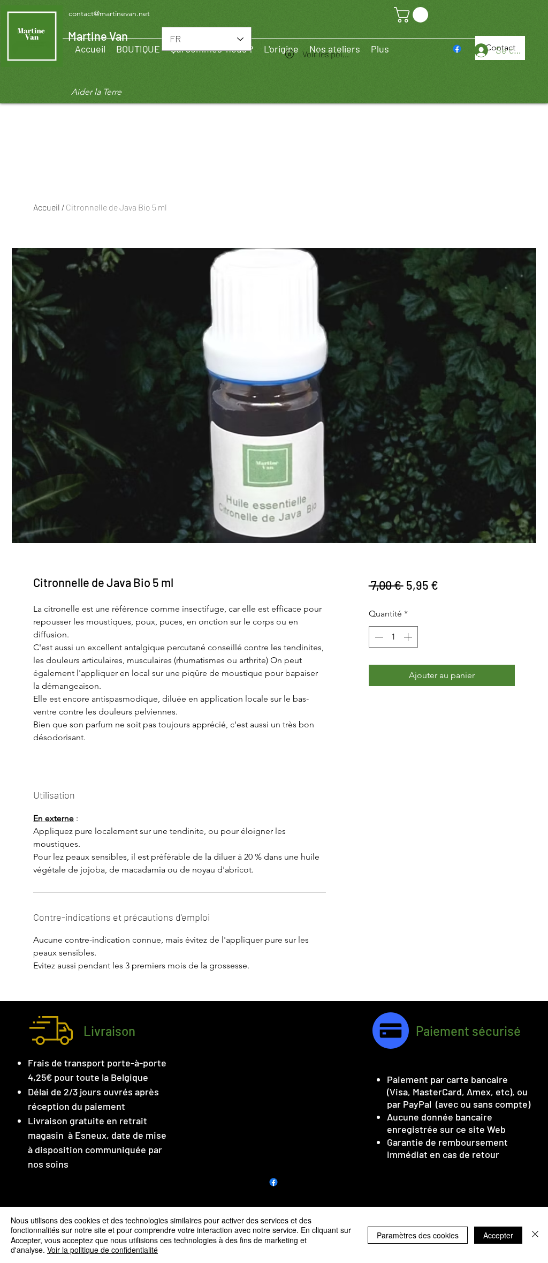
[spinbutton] (393, 637)
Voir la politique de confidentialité (102, 1249)
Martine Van (98, 36)
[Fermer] (535, 1234)
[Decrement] (377, 637)
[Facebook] (457, 48)
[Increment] (408, 637)
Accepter (498, 1235)
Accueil (46, 207)
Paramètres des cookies (418, 1235)
